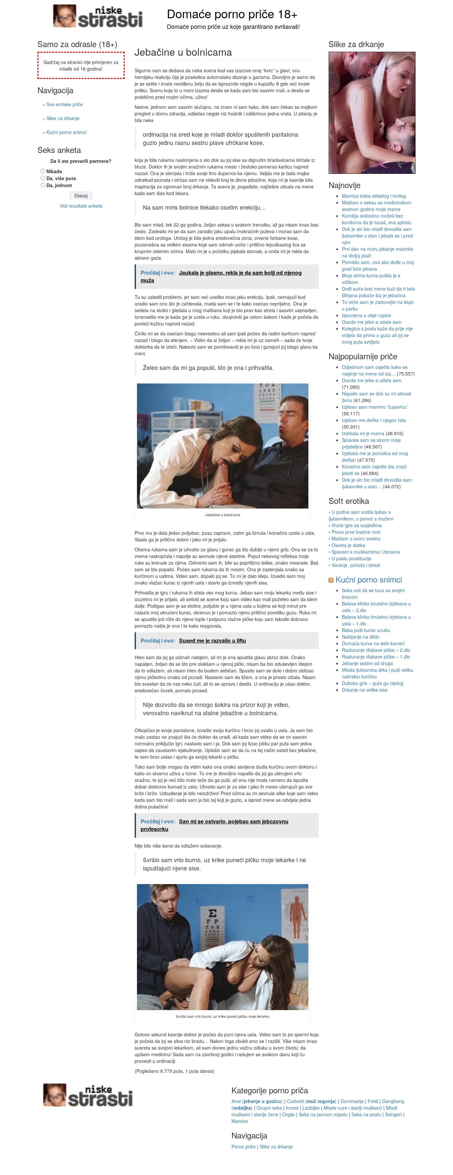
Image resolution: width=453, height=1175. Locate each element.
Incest (292, 1107)
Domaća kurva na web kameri (373, 643)
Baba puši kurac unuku (366, 630)
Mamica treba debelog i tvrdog (374, 195)
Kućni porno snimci (369, 579)
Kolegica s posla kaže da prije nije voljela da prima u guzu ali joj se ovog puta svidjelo (377, 335)
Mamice (239, 1121)
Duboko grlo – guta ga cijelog (372, 683)
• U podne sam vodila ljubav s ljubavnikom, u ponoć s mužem (361, 515)
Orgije (288, 1114)
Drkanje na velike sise (365, 689)
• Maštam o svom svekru (354, 538)
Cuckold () (312, 1101)
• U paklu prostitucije (350, 558)
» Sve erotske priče (62, 104)
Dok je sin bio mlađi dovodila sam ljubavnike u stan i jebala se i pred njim (377, 235)
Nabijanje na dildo (360, 636)
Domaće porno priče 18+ (232, 13)
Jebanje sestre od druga (367, 663)
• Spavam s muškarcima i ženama (364, 551)
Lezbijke (311, 1107)
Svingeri (393, 1114)
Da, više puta (61, 178)
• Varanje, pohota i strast (354, 565)
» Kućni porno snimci (64, 132)
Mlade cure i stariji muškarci (353, 1107)
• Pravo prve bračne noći (354, 531)
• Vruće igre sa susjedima (355, 525)
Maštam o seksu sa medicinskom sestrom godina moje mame (377, 205)
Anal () (257, 1101)
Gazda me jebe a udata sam (372, 321)
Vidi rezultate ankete (81, 205)
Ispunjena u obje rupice (366, 315)
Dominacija (352, 1101)
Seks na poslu (366, 1114)
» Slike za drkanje (61, 118)
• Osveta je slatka (347, 545)
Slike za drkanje (276, 1146)
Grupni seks (269, 1107)
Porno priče (243, 1146)
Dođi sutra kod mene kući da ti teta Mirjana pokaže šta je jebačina (378, 292)
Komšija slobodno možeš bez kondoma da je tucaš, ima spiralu (376, 219)
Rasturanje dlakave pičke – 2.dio (376, 650)
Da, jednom (59, 185)
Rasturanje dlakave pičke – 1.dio (376, 656)
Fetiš (373, 1101)
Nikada (54, 171)
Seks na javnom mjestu (323, 1114)
